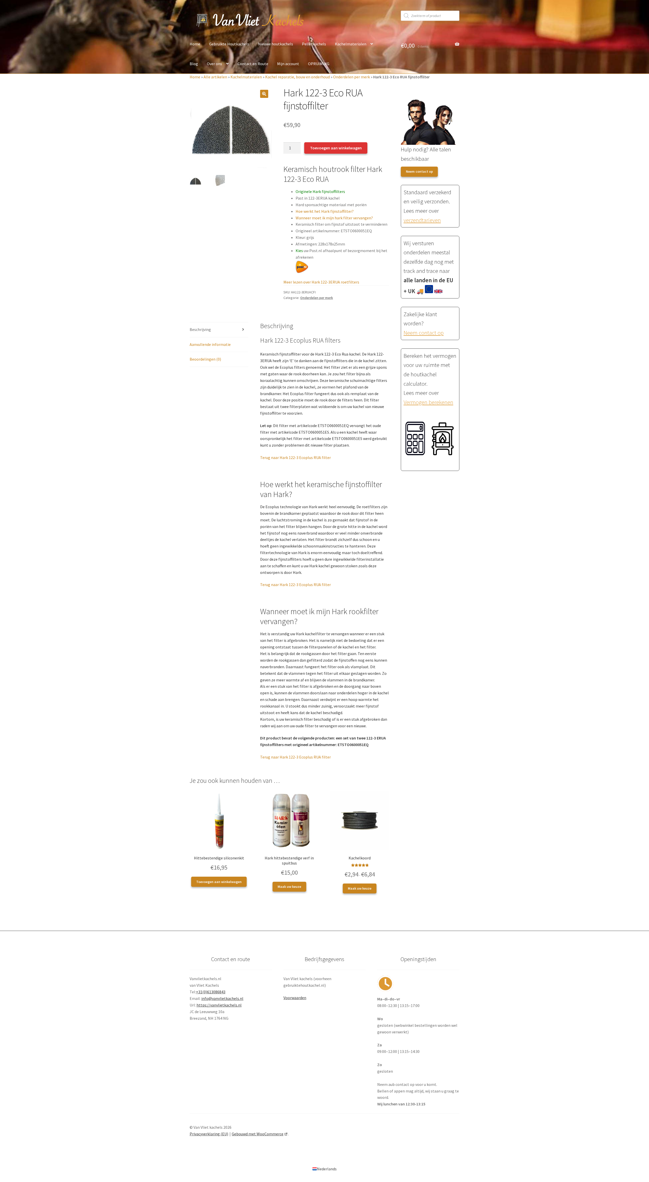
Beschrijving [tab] (200, 329)
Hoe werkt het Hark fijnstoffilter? (325, 211)
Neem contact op (419, 171)
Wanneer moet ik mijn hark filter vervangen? (334, 217)
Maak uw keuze (289, 886)
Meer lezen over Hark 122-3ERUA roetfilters (321, 282)
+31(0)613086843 (210, 991)
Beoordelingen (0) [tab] (205, 359)
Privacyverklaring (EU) (209, 1133)
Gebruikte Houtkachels (229, 43)
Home (195, 43)
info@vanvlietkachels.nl (222, 998)
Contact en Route (253, 63)
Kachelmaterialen (350, 43)
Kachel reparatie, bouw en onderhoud (297, 76)
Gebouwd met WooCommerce (257, 1133)
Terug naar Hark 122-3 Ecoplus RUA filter (295, 457)
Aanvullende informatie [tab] (210, 344)
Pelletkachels (314, 43)
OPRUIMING (318, 63)
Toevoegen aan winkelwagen (336, 147)
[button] (264, 94)
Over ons (214, 63)
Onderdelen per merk (351, 76)
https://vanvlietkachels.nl (219, 1005)
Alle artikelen (215, 76)
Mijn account (288, 63)
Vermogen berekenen (428, 402)
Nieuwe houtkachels (275, 43)
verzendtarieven (422, 220)
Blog (194, 63)
